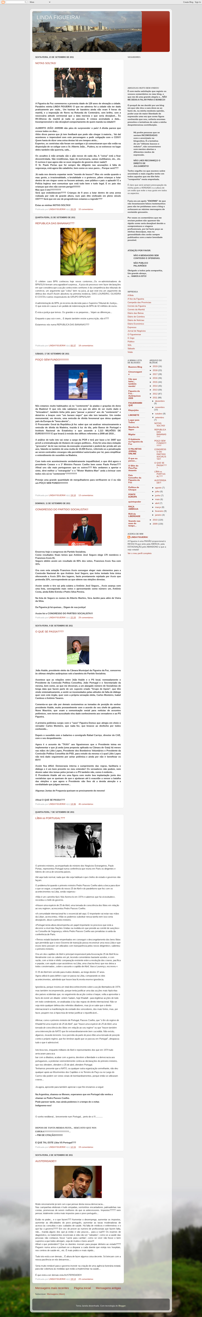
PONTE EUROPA (132, 495)
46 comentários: (86, 804)
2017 (155, 374)
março (158, 507)
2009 (155, 524)
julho (157, 491)
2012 (155, 394)
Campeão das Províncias (139, 302)
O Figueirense (134, 334)
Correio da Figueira (137, 306)
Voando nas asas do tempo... (134, 523)
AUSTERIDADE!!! (45, 1161)
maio (157, 499)
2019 (155, 366)
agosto (158, 488)
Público (131, 341)
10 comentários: (86, 209)
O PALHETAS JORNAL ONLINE (134, 451)
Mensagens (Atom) (56, 1294)
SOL (130, 345)
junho (158, 495)
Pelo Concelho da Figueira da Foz (134, 479)
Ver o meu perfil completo (140, 553)
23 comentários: (86, 1279)
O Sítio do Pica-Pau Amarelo (133, 468)
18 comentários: (86, 345)
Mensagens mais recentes (52, 1288)
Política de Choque (133, 488)
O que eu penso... (133, 459)
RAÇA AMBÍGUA (133, 508)
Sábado (131, 348)
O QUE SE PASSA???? (49, 631)
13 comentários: (86, 495)
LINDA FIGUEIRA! (58, 17)
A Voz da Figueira (136, 299)
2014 (155, 386)
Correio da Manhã (136, 309)
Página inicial (82, 1288)
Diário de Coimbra (136, 317)
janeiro (158, 515)
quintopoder (134, 502)
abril (157, 503)
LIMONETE (133, 415)
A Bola (131, 295)
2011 (155, 398)
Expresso (132, 327)
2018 (155, 370)
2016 (155, 378)
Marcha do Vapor (133, 428)
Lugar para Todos (133, 421)
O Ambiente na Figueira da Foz (135, 441)
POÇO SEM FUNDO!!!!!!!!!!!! (52, 359)
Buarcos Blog (135, 367)
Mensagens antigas (108, 1288)
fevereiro (159, 511)
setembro (159, 417)
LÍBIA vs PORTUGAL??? (50, 818)
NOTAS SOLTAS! (45, 63)
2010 (155, 520)
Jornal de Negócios (137, 331)
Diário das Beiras (136, 313)
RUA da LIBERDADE (134, 515)
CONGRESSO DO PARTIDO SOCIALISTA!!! (61, 509)
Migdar (131, 434)
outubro (159, 414)
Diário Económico (136, 324)
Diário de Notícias (136, 320)
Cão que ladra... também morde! (132, 382)
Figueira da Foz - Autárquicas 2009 (134, 394)
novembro (160, 407)
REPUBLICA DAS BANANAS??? (54, 223)
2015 (155, 382)
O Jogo (131, 338)
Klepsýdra (133, 410)
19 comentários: (86, 1147)
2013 (155, 390)
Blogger (122, 1306)
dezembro (160, 401)
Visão (130, 352)
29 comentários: (86, 617)
